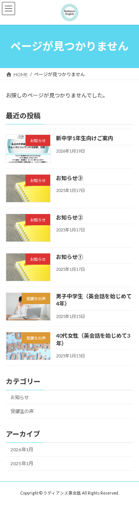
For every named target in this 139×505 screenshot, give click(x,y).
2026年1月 (21, 449)
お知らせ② (69, 217)
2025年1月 (21, 463)
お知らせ (19, 397)
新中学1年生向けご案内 (84, 138)
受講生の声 (22, 411)
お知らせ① (69, 256)
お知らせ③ (69, 177)
